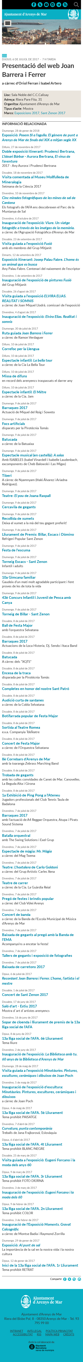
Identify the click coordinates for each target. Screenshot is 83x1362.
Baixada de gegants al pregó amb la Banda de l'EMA (38, 937)
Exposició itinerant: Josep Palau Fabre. (40, 262)
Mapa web (52, 1334)
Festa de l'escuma (16, 550)
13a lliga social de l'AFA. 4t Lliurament (32, 1144)
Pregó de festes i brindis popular (28, 898)
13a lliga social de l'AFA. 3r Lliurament (32, 1176)
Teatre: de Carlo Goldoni (30, 867)
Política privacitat (59, 1331)
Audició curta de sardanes (23, 700)
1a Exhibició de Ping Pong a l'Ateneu (31, 795)
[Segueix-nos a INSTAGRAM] (52, 4)
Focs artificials (13, 423)
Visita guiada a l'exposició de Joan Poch (40, 1073)
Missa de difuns (14, 376)
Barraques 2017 (14, 407)
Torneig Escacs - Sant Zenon (24, 561)
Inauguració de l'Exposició (36, 1227)
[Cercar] (76, 4)
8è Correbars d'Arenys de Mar (26, 759)
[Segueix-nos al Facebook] (33, 4)
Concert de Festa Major (21, 743)
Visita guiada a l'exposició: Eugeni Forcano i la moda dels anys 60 (38, 1162)
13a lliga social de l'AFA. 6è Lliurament (32, 1038)
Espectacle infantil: (27, 360)
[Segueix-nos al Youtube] (46, 4)
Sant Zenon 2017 (53, 113)
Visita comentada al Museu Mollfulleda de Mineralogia (35, 179)
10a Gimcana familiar (19, 577)
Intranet (16, 1331)
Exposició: (40, 137)
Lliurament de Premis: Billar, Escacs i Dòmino (38, 534)
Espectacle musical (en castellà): (33, 455)
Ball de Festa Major (17, 625)
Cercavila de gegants (19, 506)
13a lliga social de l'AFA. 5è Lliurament (32, 1112)
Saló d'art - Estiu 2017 (19, 1006)
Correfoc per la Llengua (20, 348)
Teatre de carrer (15, 882)
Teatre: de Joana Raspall (26, 495)
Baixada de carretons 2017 (23, 966)
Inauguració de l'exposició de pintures (36, 280)
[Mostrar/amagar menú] (7, 23)
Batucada (9, 439)
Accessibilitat (23, 1334)
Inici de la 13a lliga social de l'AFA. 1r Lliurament (40, 1265)
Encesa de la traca (16, 672)
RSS (39, 1334)
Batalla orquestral (16, 835)
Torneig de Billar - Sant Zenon (26, 614)
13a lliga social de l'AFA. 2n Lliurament (32, 1208)
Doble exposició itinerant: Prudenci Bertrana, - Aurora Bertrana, (38, 156)
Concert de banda (16, 914)
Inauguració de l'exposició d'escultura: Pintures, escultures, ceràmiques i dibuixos (39, 1091)
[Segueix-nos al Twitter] (40, 4)
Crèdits (68, 1334)
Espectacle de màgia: (27, 851)
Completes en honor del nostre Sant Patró (35, 688)
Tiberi (7, 475)
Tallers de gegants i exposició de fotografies (37, 955)
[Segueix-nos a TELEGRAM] (58, 4)
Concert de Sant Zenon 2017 (25, 994)
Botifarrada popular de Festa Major (30, 715)
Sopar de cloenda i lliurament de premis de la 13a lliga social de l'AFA (41, 1024)
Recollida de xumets (18, 518)
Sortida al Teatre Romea (21, 727)
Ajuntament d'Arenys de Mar (25, 14)
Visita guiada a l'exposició (27, 243)
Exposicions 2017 (27, 113)
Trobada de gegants (17, 775)
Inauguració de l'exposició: (38, 225)
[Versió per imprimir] (78, 1279)
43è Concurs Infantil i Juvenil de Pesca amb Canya (36, 600)
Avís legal (34, 1331)
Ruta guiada (27, 333)
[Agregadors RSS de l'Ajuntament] (65, 4)
